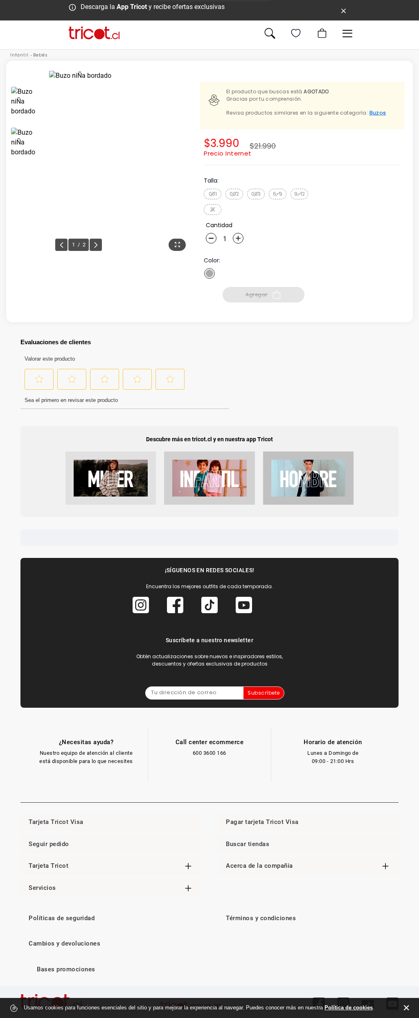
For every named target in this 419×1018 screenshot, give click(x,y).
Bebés (40, 55)
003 (256, 193)
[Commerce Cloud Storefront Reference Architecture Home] (94, 33)
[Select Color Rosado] (209, 273)
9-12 (299, 193)
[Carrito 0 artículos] (321, 33)
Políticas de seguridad (62, 918)
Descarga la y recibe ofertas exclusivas (153, 7)
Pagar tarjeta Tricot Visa (262, 822)
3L (212, 209)
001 (213, 193)
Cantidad (219, 225)
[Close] (344, 10)
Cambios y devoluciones (64, 943)
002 (234, 193)
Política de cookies (348, 1007)
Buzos (377, 113)
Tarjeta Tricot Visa (56, 822)
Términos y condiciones (261, 918)
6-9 (277, 193)
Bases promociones (66, 969)
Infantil (19, 55)
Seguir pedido (49, 844)
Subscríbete (264, 692)
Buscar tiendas (247, 844)
